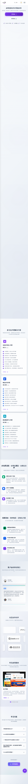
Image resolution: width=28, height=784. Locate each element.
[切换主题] (21, 2)
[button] (16, 2)
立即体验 (13, 14)
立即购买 (4, 371)
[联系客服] (25, 771)
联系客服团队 (15, 764)
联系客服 (13, 18)
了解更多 (5, 697)
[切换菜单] (24, 2)
